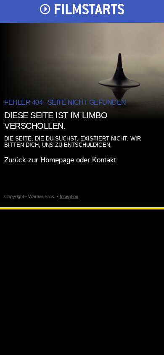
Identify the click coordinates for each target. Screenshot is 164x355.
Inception (69, 196)
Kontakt (104, 160)
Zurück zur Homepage (39, 160)
